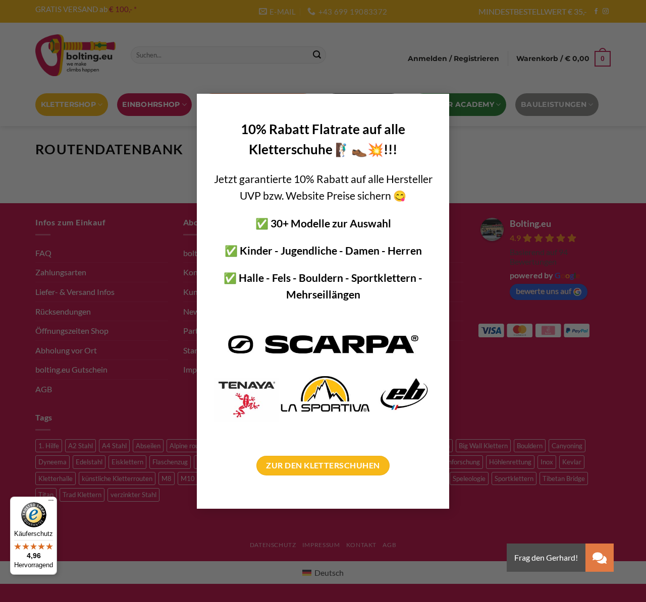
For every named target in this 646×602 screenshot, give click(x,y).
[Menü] (51, 503)
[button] (599, 558)
